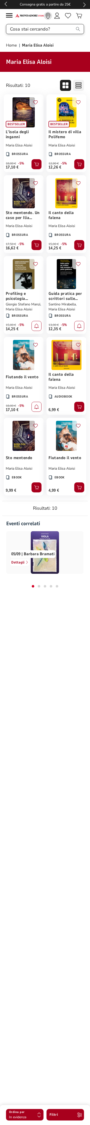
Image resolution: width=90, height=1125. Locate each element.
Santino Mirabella (62, 304)
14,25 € (54, 248)
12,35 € (54, 329)
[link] (48, 16)
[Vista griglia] (65, 85)
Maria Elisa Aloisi (19, 145)
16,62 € (12, 248)
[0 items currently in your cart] (79, 16)
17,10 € (12, 167)
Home (12, 45)
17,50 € (11, 244)
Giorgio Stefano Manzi (23, 304)
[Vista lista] (78, 85)
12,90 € (53, 163)
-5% (21, 163)
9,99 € (11, 490)
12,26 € (54, 167)
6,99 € (53, 410)
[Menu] (10, 16)
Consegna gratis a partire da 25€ (45, 4)
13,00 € (53, 324)
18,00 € (11, 163)
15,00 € (53, 244)
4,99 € (53, 490)
